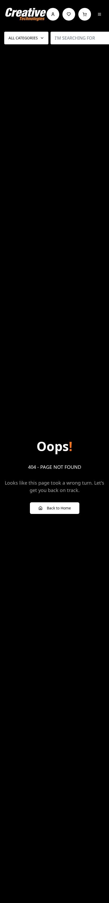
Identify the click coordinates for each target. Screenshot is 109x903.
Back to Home (59, 507)
